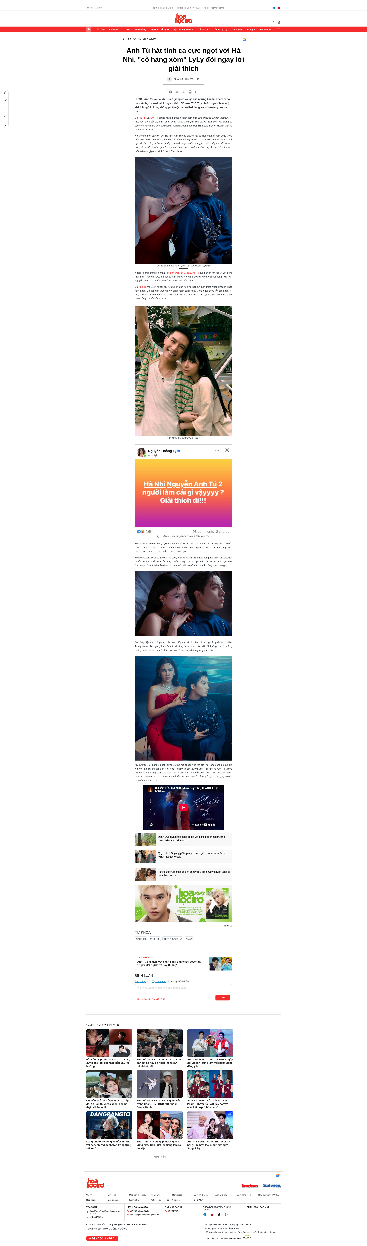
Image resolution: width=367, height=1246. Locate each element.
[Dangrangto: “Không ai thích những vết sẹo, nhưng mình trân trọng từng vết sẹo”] (109, 1125)
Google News (244, 39)
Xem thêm (278, 29)
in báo (190, 92)
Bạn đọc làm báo (103, 1238)
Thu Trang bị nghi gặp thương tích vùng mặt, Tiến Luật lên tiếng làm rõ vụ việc (159, 1145)
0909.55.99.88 (136, 1211)
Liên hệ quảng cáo (137, 1207)
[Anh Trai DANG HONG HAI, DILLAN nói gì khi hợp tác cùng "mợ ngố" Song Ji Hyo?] (210, 1125)
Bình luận (6, 117)
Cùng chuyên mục (103, 1025)
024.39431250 (96, 1217)
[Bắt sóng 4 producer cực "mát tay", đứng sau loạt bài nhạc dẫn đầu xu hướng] (109, 1043)
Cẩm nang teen (244, 1195)
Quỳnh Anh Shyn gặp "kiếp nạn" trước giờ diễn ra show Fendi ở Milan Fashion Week (193, 855)
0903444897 (174, 1211)
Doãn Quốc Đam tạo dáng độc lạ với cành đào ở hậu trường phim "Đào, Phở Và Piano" (191, 838)
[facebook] (274, 8)
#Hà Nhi (154, 938)
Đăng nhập (140, 981)
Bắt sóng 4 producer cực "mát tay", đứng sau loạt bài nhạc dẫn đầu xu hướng (108, 1063)
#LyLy (189, 938)
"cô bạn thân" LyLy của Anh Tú (182, 272)
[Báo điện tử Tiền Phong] (249, 1186)
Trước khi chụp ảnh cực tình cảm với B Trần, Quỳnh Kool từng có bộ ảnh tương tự (194, 873)
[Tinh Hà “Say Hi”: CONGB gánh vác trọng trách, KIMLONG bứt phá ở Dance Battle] (160, 1084)
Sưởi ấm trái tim (201, 1195)
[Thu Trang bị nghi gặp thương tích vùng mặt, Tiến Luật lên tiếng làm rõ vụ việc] (160, 1125)
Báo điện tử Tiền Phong (184, 18)
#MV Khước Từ (173, 938)
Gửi (223, 997)
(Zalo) (147, 1211)
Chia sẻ (6, 101)
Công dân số (113, 1200)
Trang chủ (88, 29)
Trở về (6, 125)
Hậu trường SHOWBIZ (184, 29)
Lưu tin (6, 109)
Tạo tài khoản (159, 981)
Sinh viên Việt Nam (214, 8)
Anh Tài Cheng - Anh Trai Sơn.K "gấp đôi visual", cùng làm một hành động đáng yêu (210, 1063)
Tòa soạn (91, 1207)
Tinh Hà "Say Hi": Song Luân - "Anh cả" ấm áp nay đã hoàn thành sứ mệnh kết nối (159, 1063)
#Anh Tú (141, 938)
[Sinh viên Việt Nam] (272, 1186)
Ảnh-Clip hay (221, 29)
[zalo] (228, 1214)
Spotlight (250, 29)
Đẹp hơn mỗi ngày (160, 29)
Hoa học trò (95, 1183)
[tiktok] (220, 1214)
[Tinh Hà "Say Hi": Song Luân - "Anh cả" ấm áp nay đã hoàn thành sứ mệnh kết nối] (160, 1043)
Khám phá (114, 29)
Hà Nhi (142, 117)
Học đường (140, 29)
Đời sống (100, 29)
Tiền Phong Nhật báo (188, 8)
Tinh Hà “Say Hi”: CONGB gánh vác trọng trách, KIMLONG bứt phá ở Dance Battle (158, 1104)
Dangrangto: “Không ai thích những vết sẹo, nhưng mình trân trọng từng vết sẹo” (108, 1145)
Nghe (6, 93)
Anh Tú (154, 117)
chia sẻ (170, 92)
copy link (183, 92)
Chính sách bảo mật (258, 1207)
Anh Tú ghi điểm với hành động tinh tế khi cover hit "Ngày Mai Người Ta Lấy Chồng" (169, 963)
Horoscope (265, 29)
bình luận (197, 92)
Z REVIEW (237, 29)
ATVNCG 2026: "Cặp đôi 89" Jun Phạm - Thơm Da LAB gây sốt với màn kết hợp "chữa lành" (207, 1104)
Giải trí (127, 29)
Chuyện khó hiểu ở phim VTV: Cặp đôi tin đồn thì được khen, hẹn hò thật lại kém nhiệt (107, 1104)
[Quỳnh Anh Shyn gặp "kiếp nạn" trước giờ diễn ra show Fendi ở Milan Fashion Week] (145, 856)
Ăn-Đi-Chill (205, 29)
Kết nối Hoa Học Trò (160, 1200)
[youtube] (279, 8)
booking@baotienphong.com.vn (144, 1214)
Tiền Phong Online (163, 8)
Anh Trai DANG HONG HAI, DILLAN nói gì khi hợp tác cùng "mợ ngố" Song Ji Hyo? (208, 1145)
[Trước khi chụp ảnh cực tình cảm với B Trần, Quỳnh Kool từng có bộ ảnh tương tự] (145, 874)
